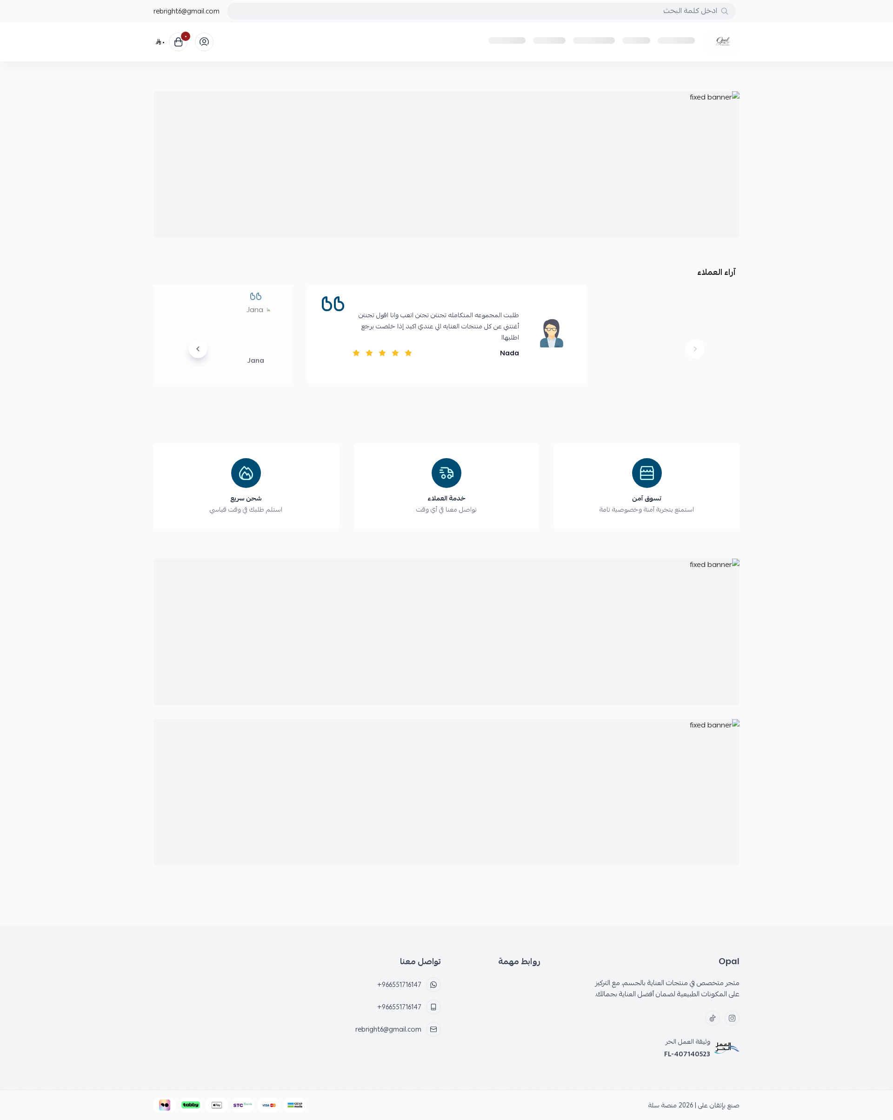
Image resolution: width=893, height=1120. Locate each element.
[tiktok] (712, 1018)
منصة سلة (662, 1105)
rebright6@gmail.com (186, 11)
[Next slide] (198, 349)
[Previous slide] (695, 349)
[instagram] (732, 1018)
